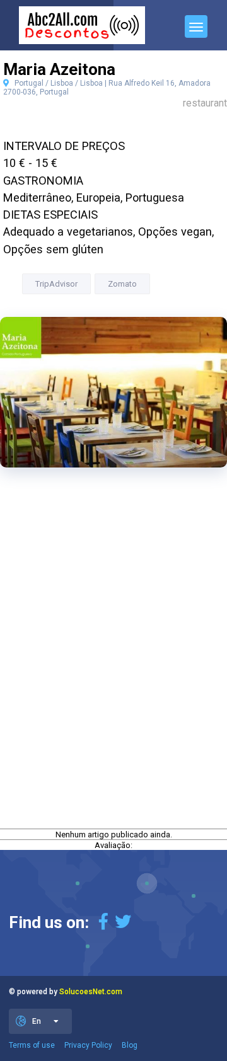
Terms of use (32, 1045)
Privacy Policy (88, 1045)
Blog (129, 1045)
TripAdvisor (56, 284)
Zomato (122, 284)
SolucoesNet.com (90, 991)
